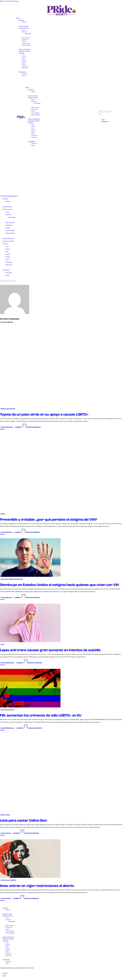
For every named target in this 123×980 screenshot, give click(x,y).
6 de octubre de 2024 (6, 532)
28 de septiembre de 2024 (7, 662)
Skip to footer (14, 1)
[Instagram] (20, 11)
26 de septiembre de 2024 (7, 728)
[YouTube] (19, 11)
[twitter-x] (2, 283)
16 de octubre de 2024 (7, 427)
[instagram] (6, 283)
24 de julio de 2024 (6, 833)
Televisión (18, 579)
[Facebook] (16, 11)
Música (3, 814)
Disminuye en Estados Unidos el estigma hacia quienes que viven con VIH (59, 585)
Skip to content (5, 1)
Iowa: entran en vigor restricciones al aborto (37, 886)
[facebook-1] (1, 283)
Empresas (3, 408)
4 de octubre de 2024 (6, 597)
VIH (22, 579)
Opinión (3, 514)
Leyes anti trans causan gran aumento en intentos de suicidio (50, 650)
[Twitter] (18, 11)
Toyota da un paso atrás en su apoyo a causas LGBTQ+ (44, 414)
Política (12, 709)
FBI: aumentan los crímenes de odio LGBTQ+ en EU (40, 715)
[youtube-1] (4, 283)
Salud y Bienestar (9, 579)
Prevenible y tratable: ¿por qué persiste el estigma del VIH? (48, 520)
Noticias (12, 408)
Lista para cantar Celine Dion (23, 821)
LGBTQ (8, 408)
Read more (2, 429)
